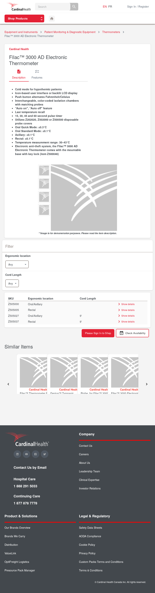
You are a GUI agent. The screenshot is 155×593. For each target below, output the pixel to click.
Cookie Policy (87, 545)
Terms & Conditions (90, 570)
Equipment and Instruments (21, 32)
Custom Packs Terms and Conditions (101, 562)
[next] (146, 384)
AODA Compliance (90, 536)
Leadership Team (89, 471)
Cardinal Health (19, 49)
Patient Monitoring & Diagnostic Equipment (69, 32)
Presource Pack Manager (20, 570)
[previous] (8, 384)
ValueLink (10, 553)
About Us (84, 463)
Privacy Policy (87, 553)
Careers (84, 454)
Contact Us (85, 446)
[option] (44, 171)
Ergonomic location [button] (40, 298)
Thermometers (111, 32)
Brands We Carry (15, 536)
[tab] (19, 74)
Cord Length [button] (88, 298)
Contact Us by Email (30, 467)
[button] (77, 255)
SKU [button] (11, 298)
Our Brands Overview (17, 527)
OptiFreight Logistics (17, 562)
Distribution (11, 545)
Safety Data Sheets (90, 527)
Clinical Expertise (89, 480)
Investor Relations (90, 488)
